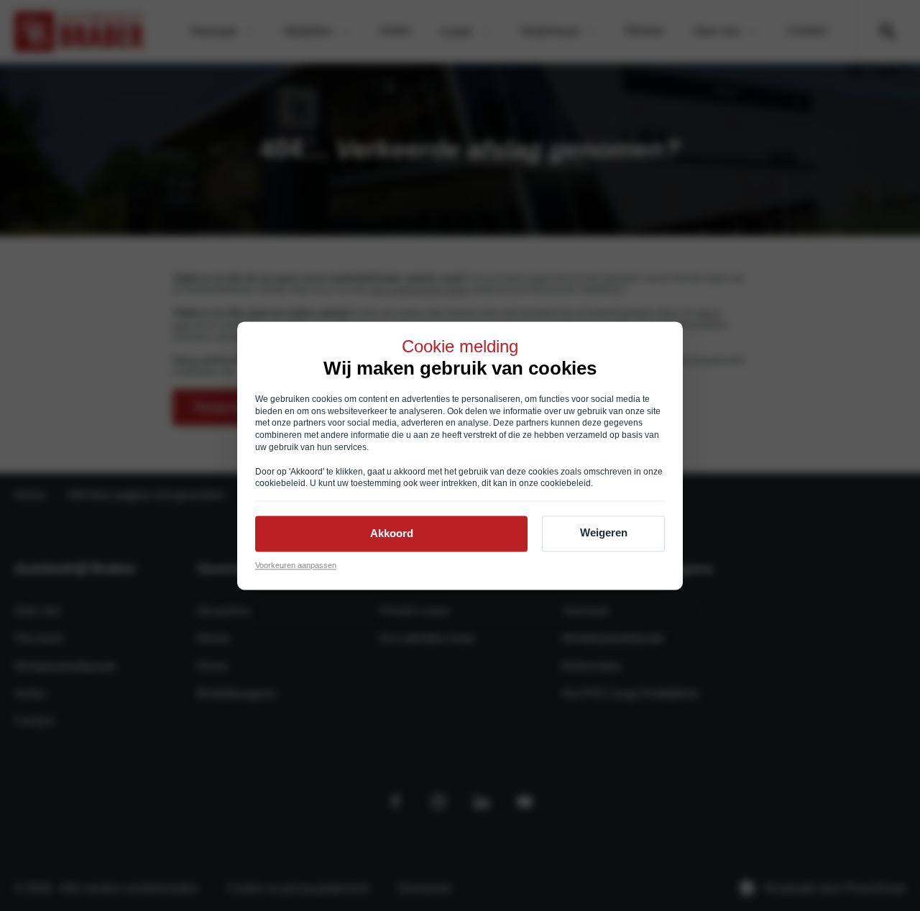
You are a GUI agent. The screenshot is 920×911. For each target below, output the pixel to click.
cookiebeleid (280, 484)
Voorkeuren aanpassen (295, 566)
